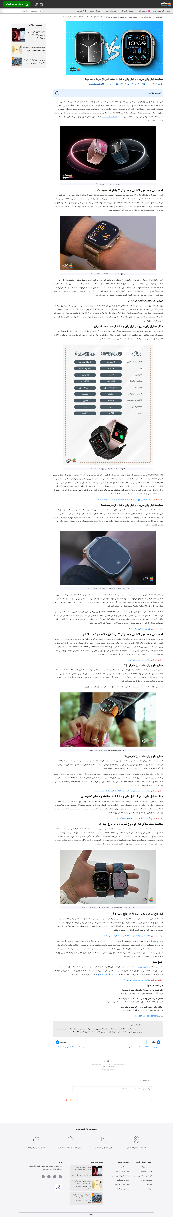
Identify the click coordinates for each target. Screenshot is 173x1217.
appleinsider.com (151, 1016)
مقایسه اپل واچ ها (111, 17)
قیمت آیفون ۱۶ (124, 1167)
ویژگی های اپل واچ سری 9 (139, 628)
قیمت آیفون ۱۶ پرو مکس (120, 1176)
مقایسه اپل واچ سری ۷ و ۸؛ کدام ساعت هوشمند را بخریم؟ (126, 935)
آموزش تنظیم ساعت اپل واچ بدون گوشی (133, 818)
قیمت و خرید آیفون (122, 1180)
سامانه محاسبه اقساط (14, 4)
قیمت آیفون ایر (146, 1171)
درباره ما (149, 1189)
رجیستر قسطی (95, 11)
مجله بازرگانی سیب (146, 17)
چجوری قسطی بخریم (162, 11)
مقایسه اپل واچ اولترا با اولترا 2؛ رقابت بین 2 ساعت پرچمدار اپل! (124, 499)
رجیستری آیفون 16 (145, 1180)
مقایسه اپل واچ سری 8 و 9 (139, 660)
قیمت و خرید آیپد (123, 1189)
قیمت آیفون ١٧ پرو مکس (143, 1176)
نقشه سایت (148, 1184)
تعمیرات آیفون (110, 11)
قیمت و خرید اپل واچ (121, 1184)
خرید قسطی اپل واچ (106, 974)
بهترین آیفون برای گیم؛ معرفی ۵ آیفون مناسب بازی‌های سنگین (34, 61)
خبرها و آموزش (127, 11)
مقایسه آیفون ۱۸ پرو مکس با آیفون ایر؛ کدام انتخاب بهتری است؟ (36, 35)
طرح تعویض (81, 11)
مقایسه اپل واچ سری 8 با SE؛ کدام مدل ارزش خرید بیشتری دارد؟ (144, 1047)
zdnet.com (138, 1016)
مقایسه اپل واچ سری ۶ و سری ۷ (137, 980)
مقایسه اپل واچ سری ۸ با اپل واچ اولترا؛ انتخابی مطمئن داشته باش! (122, 791)
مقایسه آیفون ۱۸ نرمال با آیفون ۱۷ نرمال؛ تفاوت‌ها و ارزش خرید (34, 49)
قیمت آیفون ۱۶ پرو (122, 1171)
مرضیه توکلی (123, 84)
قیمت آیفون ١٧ (146, 1167)
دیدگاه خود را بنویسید (95, 84)
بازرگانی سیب (143, 966)
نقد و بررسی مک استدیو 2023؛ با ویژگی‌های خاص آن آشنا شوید (71, 1047)
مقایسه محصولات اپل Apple (128, 17)
